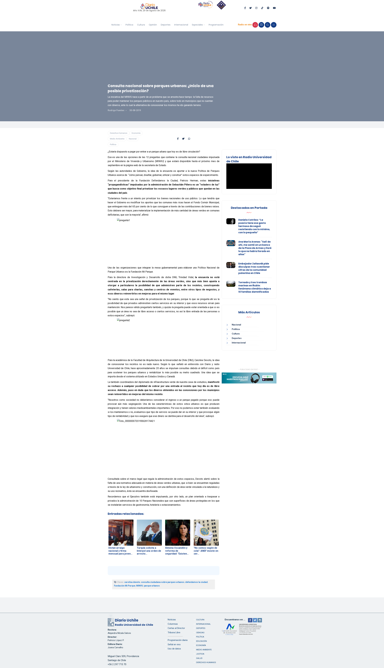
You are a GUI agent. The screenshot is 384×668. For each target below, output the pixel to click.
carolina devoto (132, 582)
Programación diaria (178, 640)
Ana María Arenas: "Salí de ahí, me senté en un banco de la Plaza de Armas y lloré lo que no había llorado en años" (255, 248)
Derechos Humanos (118, 133)
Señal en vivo (174, 644)
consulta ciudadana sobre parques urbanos (162, 582)
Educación (201, 641)
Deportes (165, 24)
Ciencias (200, 632)
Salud (199, 658)
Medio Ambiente (117, 139)
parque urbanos (152, 585)
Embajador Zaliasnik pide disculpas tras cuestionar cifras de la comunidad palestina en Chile (254, 268)
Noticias (115, 24)
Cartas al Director (176, 628)
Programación (216, 24)
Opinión (153, 24)
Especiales (197, 24)
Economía (136, 133)
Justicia (200, 654)
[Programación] (261, 25)
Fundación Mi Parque (124, 585)
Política (129, 24)
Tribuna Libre (174, 632)
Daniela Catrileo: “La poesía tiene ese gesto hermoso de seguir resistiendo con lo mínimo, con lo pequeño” (254, 226)
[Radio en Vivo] (255, 25)
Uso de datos (174, 648)
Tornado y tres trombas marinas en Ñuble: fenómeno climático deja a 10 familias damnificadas (254, 287)
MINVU (139, 585)
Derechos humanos (206, 662)
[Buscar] (267, 25)
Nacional (132, 139)
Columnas (173, 624)
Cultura (141, 24)
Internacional (181, 24)
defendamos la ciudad (196, 582)
